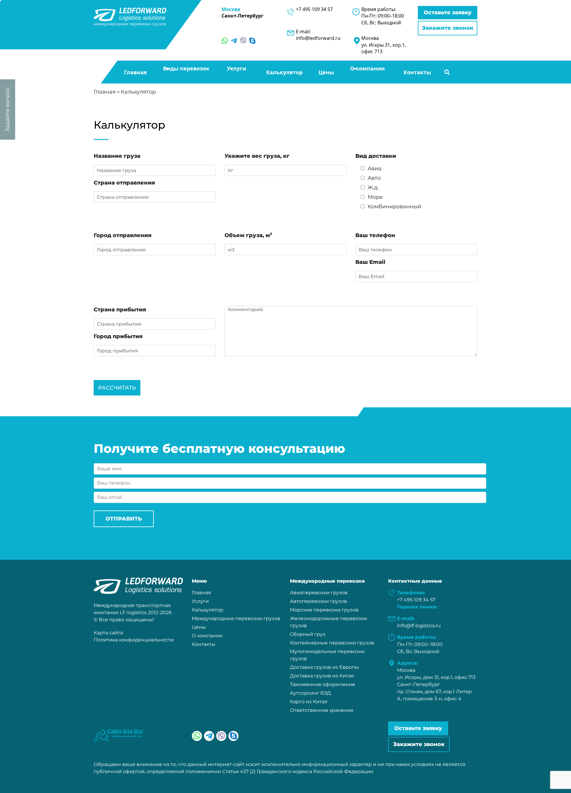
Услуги (200, 601)
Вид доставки (375, 156)
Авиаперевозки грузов (319, 592)
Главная (135, 72)
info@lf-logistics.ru (419, 625)
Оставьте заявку (448, 12)
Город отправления (122, 235)
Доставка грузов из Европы (324, 667)
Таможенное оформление (322, 684)
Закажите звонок (447, 28)
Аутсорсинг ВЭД (310, 693)
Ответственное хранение (322, 710)
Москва (231, 9)
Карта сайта (108, 633)
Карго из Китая (308, 701)
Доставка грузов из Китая (322, 676)
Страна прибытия (120, 309)
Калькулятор (284, 72)
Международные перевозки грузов (236, 618)
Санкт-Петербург (242, 15)
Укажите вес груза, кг (257, 156)
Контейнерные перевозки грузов (332, 643)
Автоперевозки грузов (318, 601)
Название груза (117, 156)
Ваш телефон (375, 235)
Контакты (417, 72)
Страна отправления (124, 182)
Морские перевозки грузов (324, 610)
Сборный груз (307, 634)
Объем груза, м (248, 235)
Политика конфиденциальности (134, 640)
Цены (326, 72)
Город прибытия (118, 336)
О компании (207, 636)
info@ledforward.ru (318, 38)
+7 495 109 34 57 (314, 9)
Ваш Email (370, 262)
